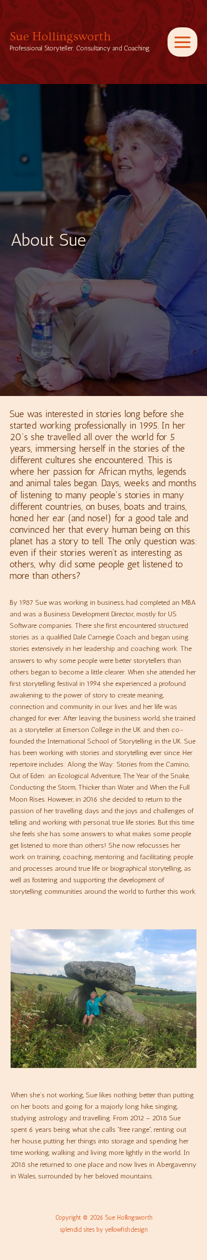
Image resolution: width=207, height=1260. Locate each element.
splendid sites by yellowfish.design (104, 1229)
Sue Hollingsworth (60, 37)
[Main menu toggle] (182, 42)
